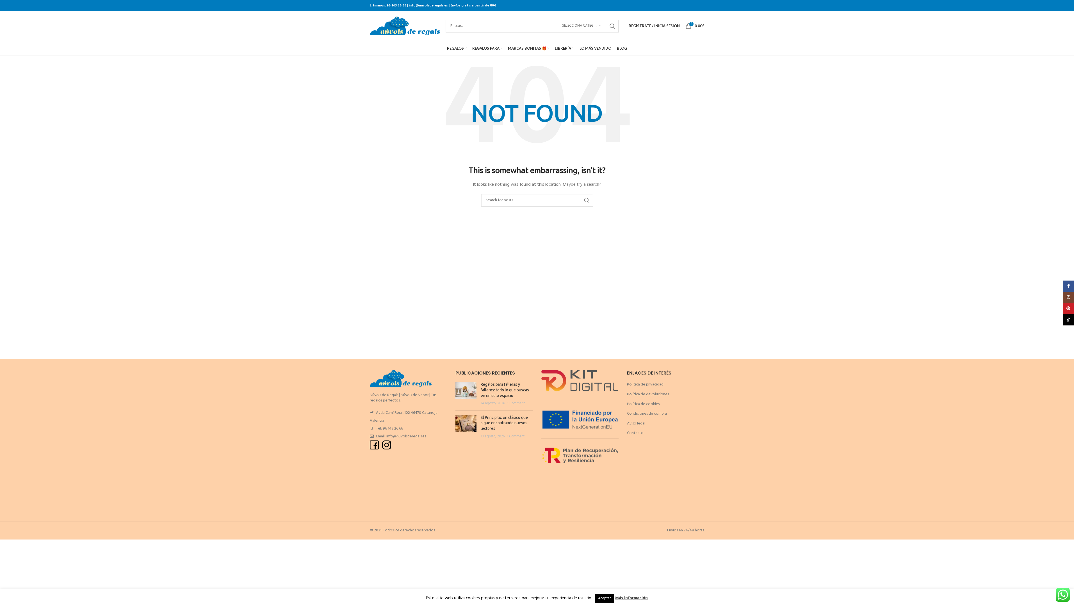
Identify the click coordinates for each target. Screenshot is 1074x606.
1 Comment (516, 403)
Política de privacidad (645, 384)
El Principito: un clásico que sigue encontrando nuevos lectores (504, 423)
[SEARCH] (612, 26)
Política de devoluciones (648, 394)
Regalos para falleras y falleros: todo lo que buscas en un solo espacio (505, 390)
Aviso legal (636, 423)
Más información (631, 598)
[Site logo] (405, 26)
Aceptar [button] (604, 598)
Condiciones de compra (647, 413)
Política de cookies (643, 404)
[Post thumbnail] (465, 394)
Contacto (635, 433)
